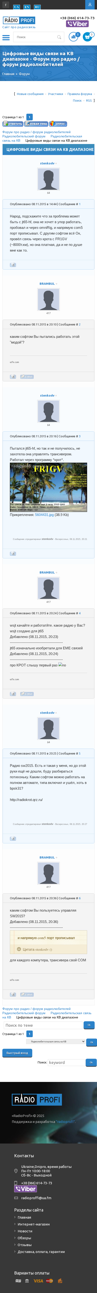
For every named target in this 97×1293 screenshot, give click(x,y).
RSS (89, 100)
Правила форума (80, 93)
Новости (25, 1231)
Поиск (77, 100)
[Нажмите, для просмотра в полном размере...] (48, 465)
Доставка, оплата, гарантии (41, 1252)
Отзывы (25, 1245)
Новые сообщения (30, 93)
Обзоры (24, 1238)
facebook (5, 4)
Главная (24, 1217)
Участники (55, 93)
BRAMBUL (47, 283)
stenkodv (47, 163)
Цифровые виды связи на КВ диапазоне (56, 140)
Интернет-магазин (34, 1224)
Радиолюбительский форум (23, 136)
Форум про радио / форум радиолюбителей (36, 132)
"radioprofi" (65, 1122)
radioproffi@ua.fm (36, 1198)
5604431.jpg (44, 515)
